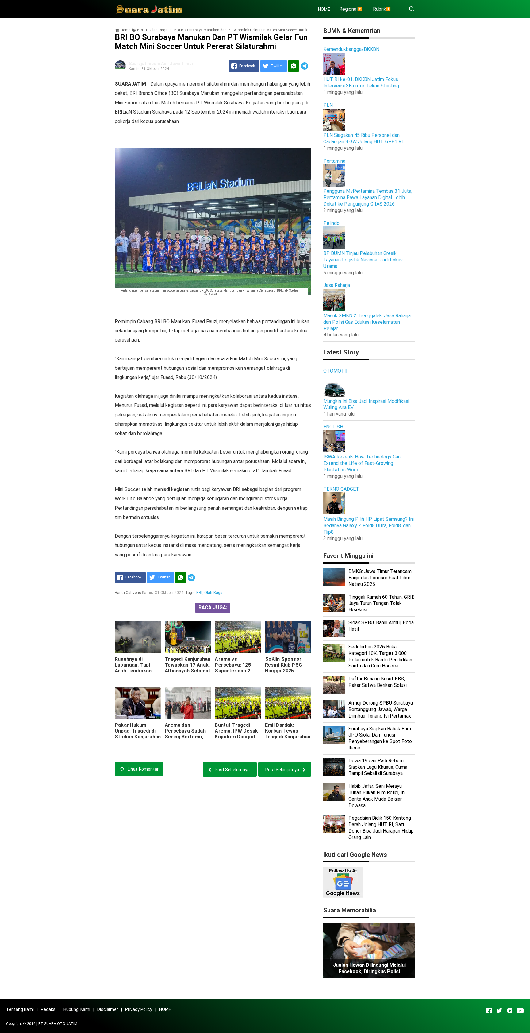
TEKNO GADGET (341, 489)
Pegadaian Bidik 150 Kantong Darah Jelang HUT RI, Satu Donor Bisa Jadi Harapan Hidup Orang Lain (381, 827)
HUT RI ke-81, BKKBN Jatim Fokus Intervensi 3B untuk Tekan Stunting (361, 82)
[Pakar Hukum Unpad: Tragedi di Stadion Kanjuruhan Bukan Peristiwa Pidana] (138, 703)
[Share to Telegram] (304, 66)
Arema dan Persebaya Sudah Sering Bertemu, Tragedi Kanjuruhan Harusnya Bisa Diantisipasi (187, 739)
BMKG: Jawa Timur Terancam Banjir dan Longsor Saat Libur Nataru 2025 (380, 577)
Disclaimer (107, 1009)
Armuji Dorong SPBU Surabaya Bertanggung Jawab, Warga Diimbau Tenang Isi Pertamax (380, 709)
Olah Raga (213, 592)
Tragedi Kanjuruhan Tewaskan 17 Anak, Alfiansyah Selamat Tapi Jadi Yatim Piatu (187, 670)
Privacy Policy (138, 1009)
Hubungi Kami (76, 1009)
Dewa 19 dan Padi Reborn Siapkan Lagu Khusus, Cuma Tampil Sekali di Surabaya (377, 767)
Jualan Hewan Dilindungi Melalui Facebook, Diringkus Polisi (369, 968)
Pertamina (334, 161)
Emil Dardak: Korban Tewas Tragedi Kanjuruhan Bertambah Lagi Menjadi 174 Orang (288, 736)
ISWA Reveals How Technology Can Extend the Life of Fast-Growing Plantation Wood (362, 463)
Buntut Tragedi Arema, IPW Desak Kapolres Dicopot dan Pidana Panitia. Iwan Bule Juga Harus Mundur (237, 739)
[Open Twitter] (499, 1010)
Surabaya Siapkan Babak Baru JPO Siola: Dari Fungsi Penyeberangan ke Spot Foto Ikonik (380, 738)
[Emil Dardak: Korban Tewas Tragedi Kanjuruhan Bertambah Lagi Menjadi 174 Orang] (288, 703)
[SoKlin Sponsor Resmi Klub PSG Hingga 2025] (288, 637)
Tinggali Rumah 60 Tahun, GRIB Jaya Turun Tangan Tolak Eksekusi (381, 603)
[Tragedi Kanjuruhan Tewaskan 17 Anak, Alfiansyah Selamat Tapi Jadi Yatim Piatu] (188, 637)
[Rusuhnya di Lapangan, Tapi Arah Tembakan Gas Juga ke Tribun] (138, 637)
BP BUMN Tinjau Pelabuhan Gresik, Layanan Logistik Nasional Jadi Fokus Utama (363, 259)
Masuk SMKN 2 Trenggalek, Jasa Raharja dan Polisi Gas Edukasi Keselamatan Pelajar (367, 322)
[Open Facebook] (489, 1010)
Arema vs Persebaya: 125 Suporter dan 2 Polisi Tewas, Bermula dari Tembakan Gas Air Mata (236, 676)
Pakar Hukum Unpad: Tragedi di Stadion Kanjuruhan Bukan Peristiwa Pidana (138, 736)
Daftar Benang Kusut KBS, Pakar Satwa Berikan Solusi (377, 682)
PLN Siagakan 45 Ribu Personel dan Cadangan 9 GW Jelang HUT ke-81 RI (363, 138)
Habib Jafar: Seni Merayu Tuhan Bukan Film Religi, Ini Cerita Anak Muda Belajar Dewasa (376, 795)
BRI (199, 592)
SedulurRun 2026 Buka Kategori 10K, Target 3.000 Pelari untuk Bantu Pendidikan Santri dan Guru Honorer (380, 656)
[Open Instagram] (509, 1010)
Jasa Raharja (336, 285)
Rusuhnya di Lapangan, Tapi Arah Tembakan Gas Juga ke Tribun (137, 667)
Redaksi (48, 1009)
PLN (328, 105)
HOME (324, 9)
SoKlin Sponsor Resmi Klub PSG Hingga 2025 (283, 665)
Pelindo (331, 223)
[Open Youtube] (520, 1010)
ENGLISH (333, 427)
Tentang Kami (20, 1009)
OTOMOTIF (336, 371)
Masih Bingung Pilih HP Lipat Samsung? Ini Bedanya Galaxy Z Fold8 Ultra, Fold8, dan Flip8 (368, 525)
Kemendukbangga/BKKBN (351, 49)
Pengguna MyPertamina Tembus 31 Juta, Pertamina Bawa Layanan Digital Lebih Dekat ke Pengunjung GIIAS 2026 (367, 197)
